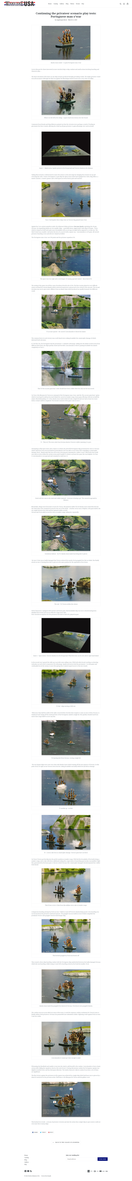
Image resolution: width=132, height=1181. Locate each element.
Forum (78, 3)
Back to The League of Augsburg (67, 1142)
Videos (72, 3)
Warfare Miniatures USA (34, 1176)
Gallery (62, 3)
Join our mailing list (72, 1155)
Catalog (55, 3)
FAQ (83, 3)
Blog (67, 3)
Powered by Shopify (46, 1176)
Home (50, 3)
